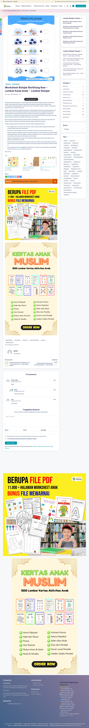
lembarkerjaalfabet (67, 154)
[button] (81, 6)
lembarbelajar (74, 147)
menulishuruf (66, 176)
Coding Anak (66, 89)
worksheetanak (67, 185)
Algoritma (66, 140)
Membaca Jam (66, 97)
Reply (55, 380)
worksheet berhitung (78, 187)
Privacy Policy (34, 692)
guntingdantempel (74, 145)
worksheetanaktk (75, 185)
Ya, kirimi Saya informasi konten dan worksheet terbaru (22, 438)
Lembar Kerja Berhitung (34, 340)
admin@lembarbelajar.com (14, 703)
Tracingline (66, 180)
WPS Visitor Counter (69, 715)
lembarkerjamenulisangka (68, 159)
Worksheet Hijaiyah (67, 190)
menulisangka (79, 171)
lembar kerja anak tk (67, 157)
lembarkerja (66, 152)
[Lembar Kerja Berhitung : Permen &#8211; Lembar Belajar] (13, 161)
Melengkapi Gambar (67, 161)
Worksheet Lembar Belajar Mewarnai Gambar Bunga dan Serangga (73, 27)
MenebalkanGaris (75, 164)
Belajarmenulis (75, 143)
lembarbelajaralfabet (68, 150)
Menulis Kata (66, 117)
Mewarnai (75, 178)
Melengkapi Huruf (77, 161)
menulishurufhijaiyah (67, 178)
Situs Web (43, 430)
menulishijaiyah (75, 173)
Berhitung (8, 84)
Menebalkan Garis (67, 103)
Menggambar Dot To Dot (76, 168)
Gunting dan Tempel (68, 92)
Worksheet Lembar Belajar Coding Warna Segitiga (72, 22)
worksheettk (66, 194)
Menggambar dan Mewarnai (70, 106)
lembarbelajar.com (9, 115)
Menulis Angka (66, 111)
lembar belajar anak (78, 150)
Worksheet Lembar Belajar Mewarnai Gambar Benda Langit (73, 42)
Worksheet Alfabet (67, 183)
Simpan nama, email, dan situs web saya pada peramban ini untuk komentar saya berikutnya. (26, 436)
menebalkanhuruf (67, 166)
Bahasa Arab (72, 140)
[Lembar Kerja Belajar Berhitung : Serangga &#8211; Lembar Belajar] (31, 161)
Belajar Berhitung (9, 340)
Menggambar (66, 168)
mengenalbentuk (76, 166)
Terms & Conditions (36, 694)
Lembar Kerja (25, 340)
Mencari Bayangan (67, 100)
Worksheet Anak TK (9, 342)
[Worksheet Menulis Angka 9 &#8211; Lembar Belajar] (48, 161)
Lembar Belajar (15, 84)
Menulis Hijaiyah (67, 114)
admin (15, 351)
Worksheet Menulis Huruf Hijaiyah (70, 192)
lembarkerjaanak (76, 154)
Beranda (4, 10)
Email (25, 430)
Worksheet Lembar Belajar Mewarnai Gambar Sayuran (73, 32)
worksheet (18, 149)
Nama (7, 430)
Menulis (65, 171)
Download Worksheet (31, 99)
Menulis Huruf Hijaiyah (75, 176)
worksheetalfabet (77, 183)
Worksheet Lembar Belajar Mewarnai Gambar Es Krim (73, 37)
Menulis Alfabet (67, 108)
